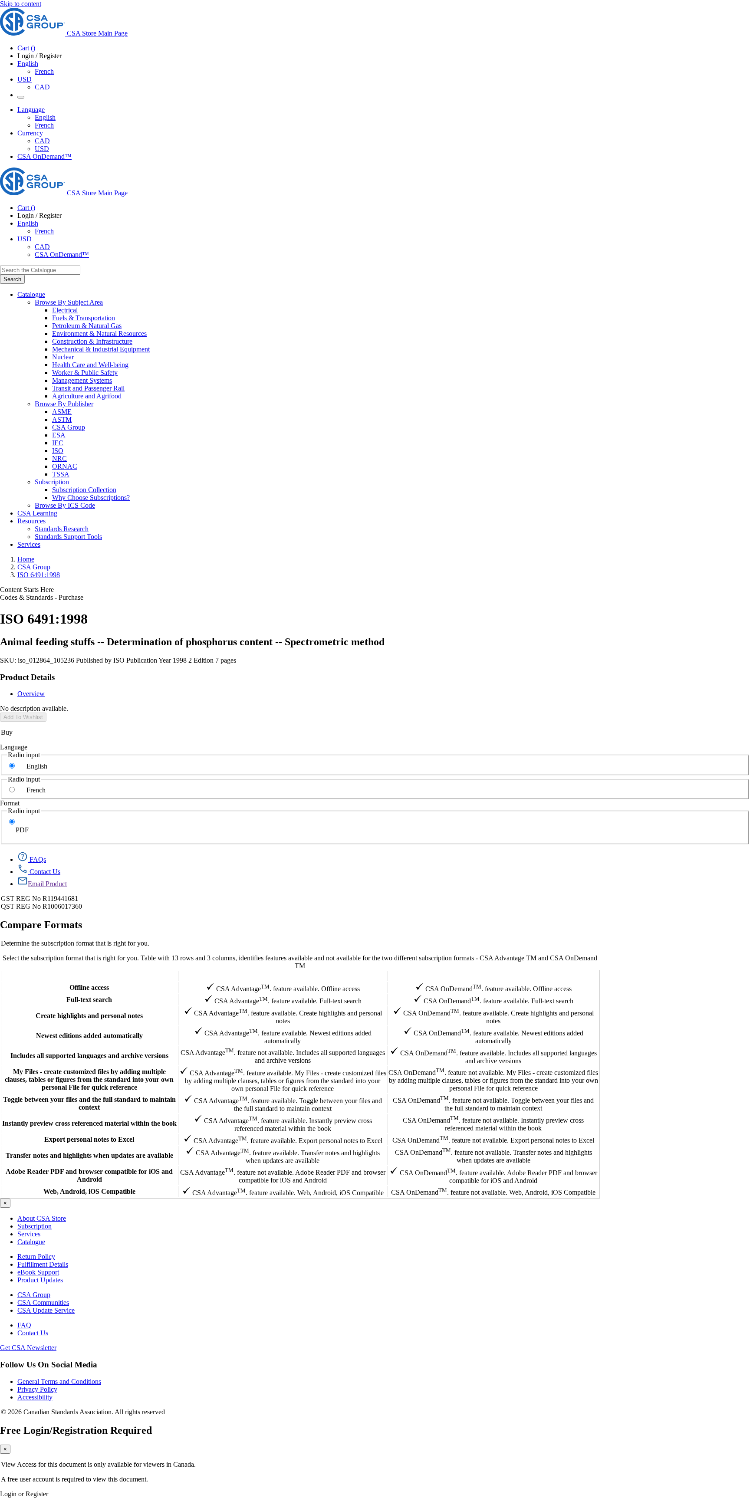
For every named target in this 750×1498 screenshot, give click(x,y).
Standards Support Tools (68, 536)
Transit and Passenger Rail (88, 388)
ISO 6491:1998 (38, 574)
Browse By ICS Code (65, 505)
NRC (59, 458)
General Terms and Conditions (59, 1381)
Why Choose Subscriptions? (91, 497)
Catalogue (31, 1241)
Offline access (89, 987)
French (44, 71)
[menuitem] (401, 310)
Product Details (27, 677)
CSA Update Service (46, 1310)
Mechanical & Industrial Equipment (101, 349)
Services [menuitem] (28, 544)
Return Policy (36, 1256)
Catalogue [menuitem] (31, 294)
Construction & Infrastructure (92, 341)
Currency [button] (30, 133)
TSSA (60, 474)
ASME (62, 411)
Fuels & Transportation (83, 318)
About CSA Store (41, 1218)
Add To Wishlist (23, 717)
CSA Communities (43, 1302)
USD (24, 79)
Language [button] (31, 109)
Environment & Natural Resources (99, 333)
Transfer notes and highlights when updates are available (89, 1155)
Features (89, 975)
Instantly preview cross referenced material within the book (89, 1123)
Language (13, 747)
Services (28, 1234)
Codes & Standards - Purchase (41, 597)
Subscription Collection (84, 489)
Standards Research (62, 528)
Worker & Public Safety (85, 372)
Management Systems (82, 380)
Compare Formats (41, 924)
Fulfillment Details (42, 1264)
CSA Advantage (282, 975)
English (45, 117)
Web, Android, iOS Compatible (89, 1191)
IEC (57, 443)
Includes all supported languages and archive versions (89, 1055)
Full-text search (89, 999)
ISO (57, 450)
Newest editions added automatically (89, 1035)
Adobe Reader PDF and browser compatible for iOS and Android (89, 1175)
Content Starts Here (27, 589)
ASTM (62, 419)
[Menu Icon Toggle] (20, 97)
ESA (59, 435)
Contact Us (32, 1333)
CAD (42, 87)
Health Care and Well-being (90, 364)
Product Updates (40, 1280)
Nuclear (63, 357)
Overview (31, 693)
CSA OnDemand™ (44, 156)
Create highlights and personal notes (89, 1015)
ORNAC (64, 466)
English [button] (27, 63)
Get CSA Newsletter (28, 1347)
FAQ (24, 1325)
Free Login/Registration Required (76, 1430)
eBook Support (38, 1272)
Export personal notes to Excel (89, 1139)
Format (10, 803)
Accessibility (35, 1397)
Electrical (65, 310)
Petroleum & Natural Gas (87, 325)
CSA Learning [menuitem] (37, 513)
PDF (22, 830)
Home (25, 559)
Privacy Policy (37, 1389)
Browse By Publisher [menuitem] (64, 403)
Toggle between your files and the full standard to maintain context (89, 1103)
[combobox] (40, 270)
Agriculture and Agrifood (87, 396)
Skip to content (20, 3)
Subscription (34, 1226)
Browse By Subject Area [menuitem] (69, 302)
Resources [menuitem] (31, 521)
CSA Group (68, 427)
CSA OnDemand (493, 975)
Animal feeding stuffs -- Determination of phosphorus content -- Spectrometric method (192, 641)
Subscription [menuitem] (52, 482)
